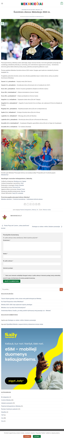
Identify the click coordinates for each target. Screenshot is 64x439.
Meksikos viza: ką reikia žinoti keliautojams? (13, 307)
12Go (21, 183)
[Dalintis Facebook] (27, 204)
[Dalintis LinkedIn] (39, 204)
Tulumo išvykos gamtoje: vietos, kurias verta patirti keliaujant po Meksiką (21, 298)
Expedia (21, 185)
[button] (2, 3)
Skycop (23, 191)
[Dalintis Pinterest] (36, 204)
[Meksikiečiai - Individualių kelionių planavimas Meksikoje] (32, 3)
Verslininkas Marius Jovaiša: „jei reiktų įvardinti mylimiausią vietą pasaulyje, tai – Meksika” (26, 310)
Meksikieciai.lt (40, 16)
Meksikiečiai (4, 174)
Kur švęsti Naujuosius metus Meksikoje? (12, 301)
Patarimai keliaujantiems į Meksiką (31, 9)
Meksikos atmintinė (6, 199)
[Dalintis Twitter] (30, 204)
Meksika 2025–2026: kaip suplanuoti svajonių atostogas (16, 304)
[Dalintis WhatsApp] (25, 204)
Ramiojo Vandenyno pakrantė (9, 409)
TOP (2, 415)
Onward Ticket (21, 189)
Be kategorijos (5, 397)
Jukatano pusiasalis (6, 403)
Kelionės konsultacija (19, 199)
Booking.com (17, 181)
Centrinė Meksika (6, 400)
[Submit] (61, 289)
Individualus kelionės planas (35, 199)
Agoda (24, 181)
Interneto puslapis (8, 268)
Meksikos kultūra (47, 209)
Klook (16, 185)
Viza (2, 421)
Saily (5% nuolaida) (17, 193)
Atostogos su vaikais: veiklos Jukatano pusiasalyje (46, 226)
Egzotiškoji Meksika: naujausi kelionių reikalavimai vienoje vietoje (25, 324)
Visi (41, 9)
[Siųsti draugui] (33, 204)
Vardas (5, 253)
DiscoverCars (16, 187)
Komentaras (6, 240)
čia (7, 72)
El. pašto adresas (8, 260)
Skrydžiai (3, 412)
